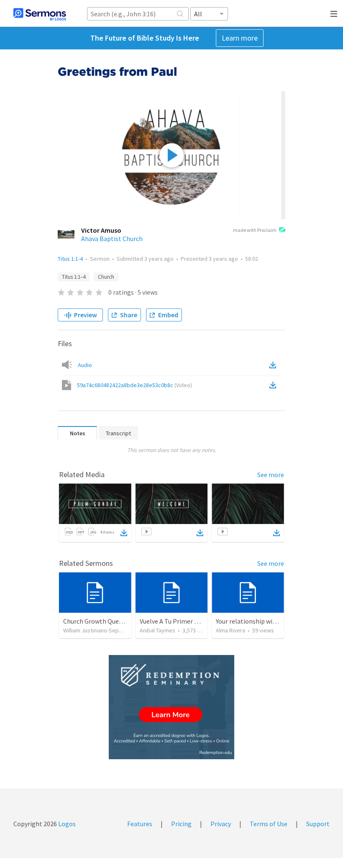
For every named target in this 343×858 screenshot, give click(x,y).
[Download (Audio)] (274, 365)
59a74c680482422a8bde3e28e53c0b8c (134, 385)
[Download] (123, 532)
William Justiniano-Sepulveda (99, 630)
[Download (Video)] (274, 385)
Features (139, 823)
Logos (66, 823)
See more (270, 474)
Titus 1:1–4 (73, 276)
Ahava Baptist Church (112, 238)
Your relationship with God (254, 621)
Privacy (220, 823)
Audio (85, 365)
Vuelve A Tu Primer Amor (175, 621)
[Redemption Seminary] (171, 707)
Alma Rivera (230, 630)
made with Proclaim (254, 230)
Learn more (240, 38)
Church (106, 276)
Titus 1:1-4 (70, 258)
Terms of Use (268, 823)
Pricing (181, 823)
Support (318, 823)
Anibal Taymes (157, 630)
